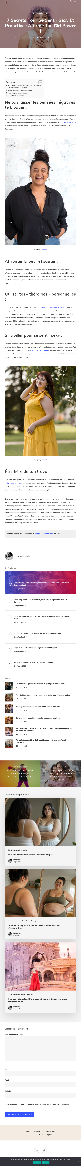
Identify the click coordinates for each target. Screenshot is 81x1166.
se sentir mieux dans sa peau (52, 307)
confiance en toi (69, 122)
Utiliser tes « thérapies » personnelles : (21, 90)
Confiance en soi (40, 14)
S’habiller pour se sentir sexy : (18, 93)
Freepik (44, 250)
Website (8, 1091)
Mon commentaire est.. (14, 1035)
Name (8, 1069)
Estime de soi (25, 921)
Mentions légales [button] (45, 1134)
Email (7, 1080)
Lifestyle (24, 850)
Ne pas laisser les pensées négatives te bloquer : (25, 85)
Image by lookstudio (44, 534)
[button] (75, 1)
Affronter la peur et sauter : (17, 88)
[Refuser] (78, 1161)
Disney (23, 994)
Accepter (37, 1163)
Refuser (45, 1163)
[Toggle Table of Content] (39, 82)
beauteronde (23, 38)
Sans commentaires (56, 38)
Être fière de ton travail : (16, 95)
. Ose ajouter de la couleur (39, 350)
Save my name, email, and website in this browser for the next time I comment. (38, 1105)
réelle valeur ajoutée (13, 483)
